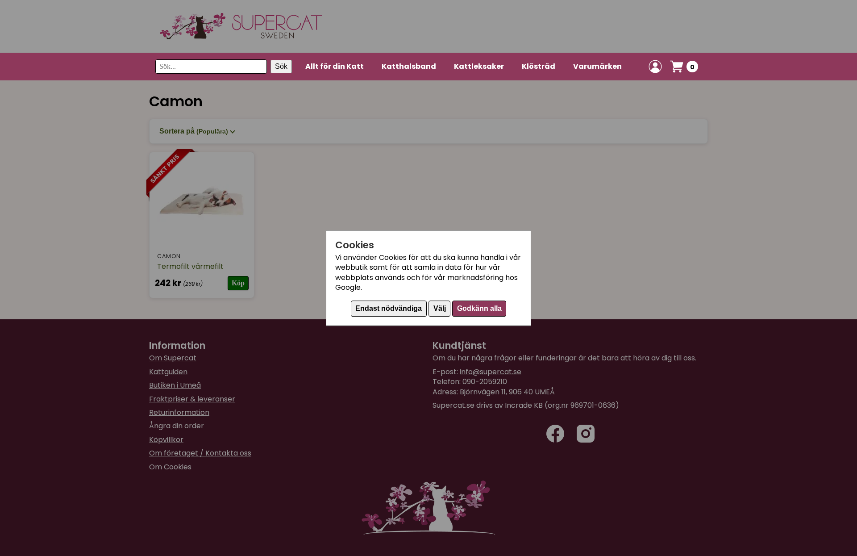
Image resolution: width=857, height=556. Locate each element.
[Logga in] (655, 66)
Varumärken (597, 66)
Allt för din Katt (334, 66)
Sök (281, 66)
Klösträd (538, 66)
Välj (439, 308)
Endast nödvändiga (388, 308)
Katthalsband (409, 66)
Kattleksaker (479, 66)
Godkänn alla (479, 308)
